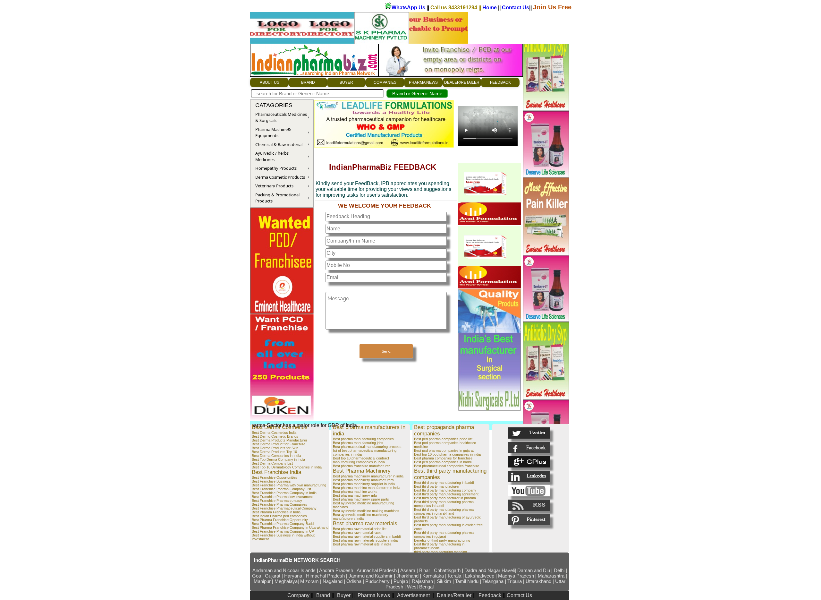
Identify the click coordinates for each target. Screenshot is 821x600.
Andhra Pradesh (336, 570)
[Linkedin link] (529, 476)
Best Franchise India (276, 472)
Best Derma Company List (272, 463)
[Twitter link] (529, 433)
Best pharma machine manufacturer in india (366, 488)
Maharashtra (552, 576)
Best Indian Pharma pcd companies (279, 516)
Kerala (455, 576)
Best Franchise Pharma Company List (281, 489)
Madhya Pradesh (516, 576)
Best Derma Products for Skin (275, 448)
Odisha (354, 581)
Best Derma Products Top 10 (274, 452)
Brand (323, 595)
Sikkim (444, 581)
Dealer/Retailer (454, 595)
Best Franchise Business (271, 481)
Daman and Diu (533, 570)
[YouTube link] (529, 490)
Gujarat (272, 576)
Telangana (493, 581)
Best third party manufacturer (437, 486)
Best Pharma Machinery (362, 471)
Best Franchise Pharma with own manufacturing (289, 485)
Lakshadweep (479, 576)
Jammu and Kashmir (371, 576)
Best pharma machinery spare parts (361, 499)
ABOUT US (269, 82)
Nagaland (333, 581)
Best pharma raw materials (365, 523)
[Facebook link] (529, 447)
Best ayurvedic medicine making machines (366, 511)
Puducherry (377, 581)
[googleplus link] (529, 461)
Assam (407, 570)
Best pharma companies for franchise (443, 458)
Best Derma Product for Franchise (278, 444)
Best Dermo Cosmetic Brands (275, 436)
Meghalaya (286, 581)
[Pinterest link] (529, 519)
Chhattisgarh (447, 570)
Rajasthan (423, 581)
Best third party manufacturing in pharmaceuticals (439, 546)
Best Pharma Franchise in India (276, 512)
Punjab (401, 581)
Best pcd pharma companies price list (443, 439)
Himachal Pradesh (325, 576)
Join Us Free (552, 7)
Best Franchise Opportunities (274, 477)
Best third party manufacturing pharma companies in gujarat (444, 534)
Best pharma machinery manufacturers (363, 480)
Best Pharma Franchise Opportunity (280, 520)
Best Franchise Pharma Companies (279, 504)
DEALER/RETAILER (461, 82)
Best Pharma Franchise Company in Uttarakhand (290, 527)
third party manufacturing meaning (440, 552)
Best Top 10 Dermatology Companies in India (287, 467)
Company (299, 595)
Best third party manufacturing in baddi (444, 482)
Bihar (425, 570)
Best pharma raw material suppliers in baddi (367, 536)
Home (490, 7)
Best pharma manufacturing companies (363, 439)
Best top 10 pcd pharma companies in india (447, 454)
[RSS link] (529, 505)
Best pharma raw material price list (359, 529)
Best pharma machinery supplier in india (364, 484)
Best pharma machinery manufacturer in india (368, 476)
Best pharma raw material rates (357, 533)
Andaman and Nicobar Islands (284, 570)
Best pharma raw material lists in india (362, 544)
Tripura (514, 581)
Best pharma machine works (355, 491)
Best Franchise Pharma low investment (282, 497)
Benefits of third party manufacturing (442, 540)
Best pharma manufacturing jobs (358, 443)
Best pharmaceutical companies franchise (446, 466)
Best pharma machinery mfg (355, 495)
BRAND (308, 82)
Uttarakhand (538, 581)
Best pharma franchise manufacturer (361, 466)
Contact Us (515, 7)
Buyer (344, 595)
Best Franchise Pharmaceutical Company (284, 508)
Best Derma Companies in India (276, 456)
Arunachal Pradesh (377, 570)
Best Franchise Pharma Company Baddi (283, 524)
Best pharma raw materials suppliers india (365, 540)
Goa (256, 576)
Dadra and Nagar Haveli (489, 570)
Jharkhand (407, 576)
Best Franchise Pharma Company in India (284, 493)
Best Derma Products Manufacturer (279, 440)
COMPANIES (385, 82)
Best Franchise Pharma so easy (277, 500)
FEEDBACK (500, 82)
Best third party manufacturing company (445, 490)
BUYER (346, 82)
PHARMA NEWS (423, 82)
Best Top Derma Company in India (278, 459)
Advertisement (413, 595)
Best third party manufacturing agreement (446, 494)
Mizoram (310, 581)
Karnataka (433, 576)
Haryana (293, 576)
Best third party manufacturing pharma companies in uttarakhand (444, 511)
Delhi (559, 570)
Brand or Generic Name (417, 93)
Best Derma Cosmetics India (274, 432)
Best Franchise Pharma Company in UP (283, 531)
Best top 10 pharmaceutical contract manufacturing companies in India (361, 460)
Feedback (489, 595)
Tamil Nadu (466, 581)
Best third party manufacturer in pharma (445, 498)
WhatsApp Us (409, 7)
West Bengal (420, 586)
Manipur (262, 581)
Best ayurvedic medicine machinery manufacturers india (360, 516)
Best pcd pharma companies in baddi (442, 462)
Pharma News (374, 595)
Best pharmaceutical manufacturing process (367, 447)
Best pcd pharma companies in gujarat (444, 450)
